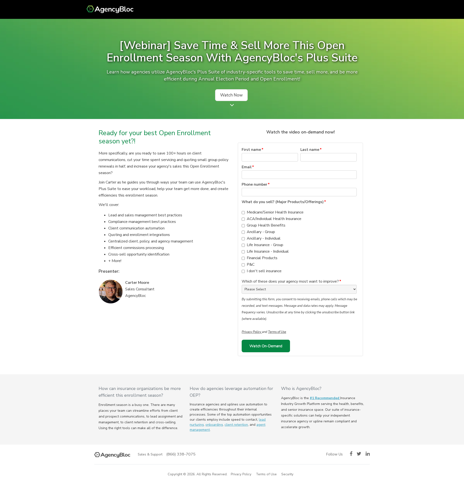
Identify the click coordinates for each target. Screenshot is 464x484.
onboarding (214, 424)
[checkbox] (299, 241)
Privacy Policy (252, 332)
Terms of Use (277, 332)
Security (287, 474)
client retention (236, 424)
